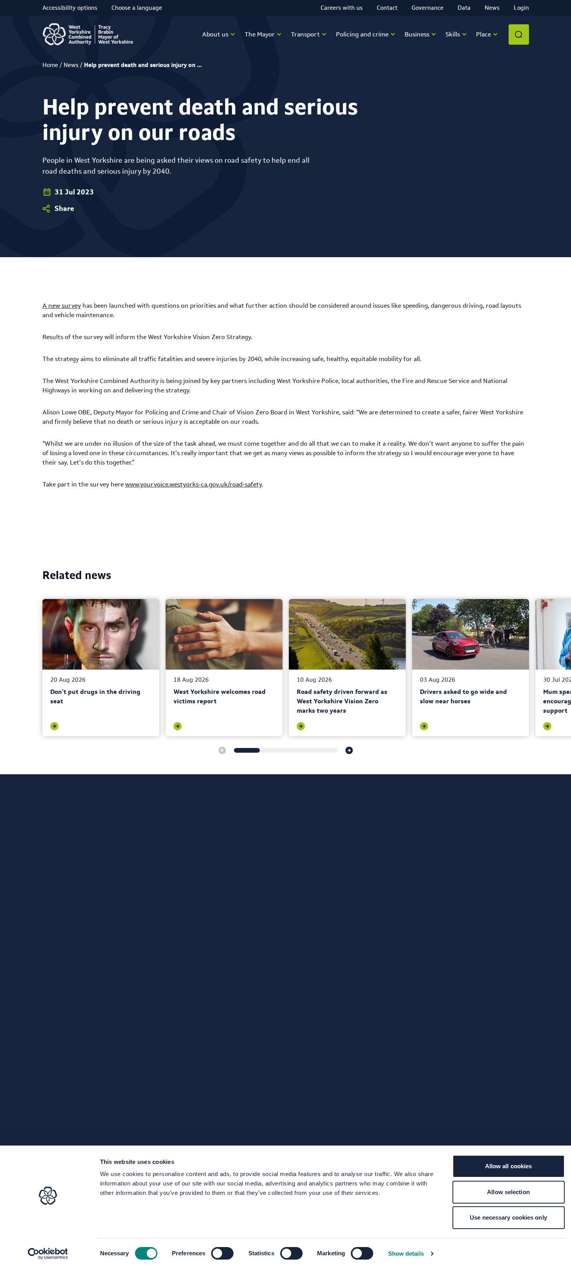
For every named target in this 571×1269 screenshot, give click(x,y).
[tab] (247, 750)
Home (50, 65)
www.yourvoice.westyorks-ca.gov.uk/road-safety (193, 484)
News (492, 7)
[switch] (222, 1253)
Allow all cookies (508, 1166)
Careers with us (342, 7)
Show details (406, 1253)
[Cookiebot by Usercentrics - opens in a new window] (47, 1254)
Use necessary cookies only (508, 1217)
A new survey (61, 305)
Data (464, 7)
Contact (387, 7)
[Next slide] (349, 750)
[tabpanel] (100, 667)
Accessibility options (69, 7)
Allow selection (508, 1192)
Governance (427, 7)
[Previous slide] (222, 750)
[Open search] (519, 34)
